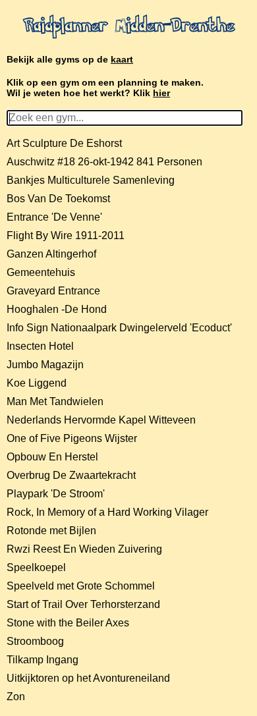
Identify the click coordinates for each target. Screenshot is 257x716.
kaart (122, 59)
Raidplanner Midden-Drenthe (129, 27)
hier (161, 93)
